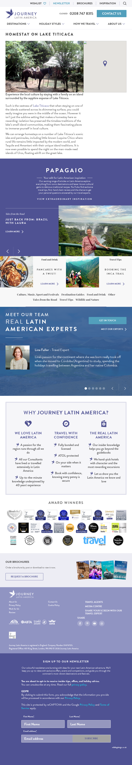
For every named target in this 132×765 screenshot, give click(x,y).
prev (8, 251)
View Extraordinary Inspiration (64, 199)
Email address (30, 731)
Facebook (80, 623)
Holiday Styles (50, 24)
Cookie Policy (54, 605)
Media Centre (93, 606)
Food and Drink (96, 294)
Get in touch (107, 320)
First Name (28, 716)
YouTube (94, 623)
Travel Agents (94, 602)
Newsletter (61, 3)
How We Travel (84, 24)
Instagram (101, 623)
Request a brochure (24, 576)
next (19, 251)
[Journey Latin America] (21, 14)
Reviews (12, 612)
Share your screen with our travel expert (103, 612)
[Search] (124, 3)
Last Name (74, 716)
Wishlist (36, 3)
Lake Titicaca (41, 105)
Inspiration (108, 3)
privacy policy (79, 685)
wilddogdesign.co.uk (119, 747)
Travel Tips (66, 299)
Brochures (84, 3)
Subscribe (91, 738)
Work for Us (14, 609)
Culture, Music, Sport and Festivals (38, 294)
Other (111, 294)
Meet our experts (112, 329)
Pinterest (87, 623)
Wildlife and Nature (87, 299)
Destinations (16, 24)
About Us (115, 24)
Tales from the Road (45, 299)
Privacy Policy (15, 605)
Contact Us (111, 13)
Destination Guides (72, 294)
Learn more (13, 231)
